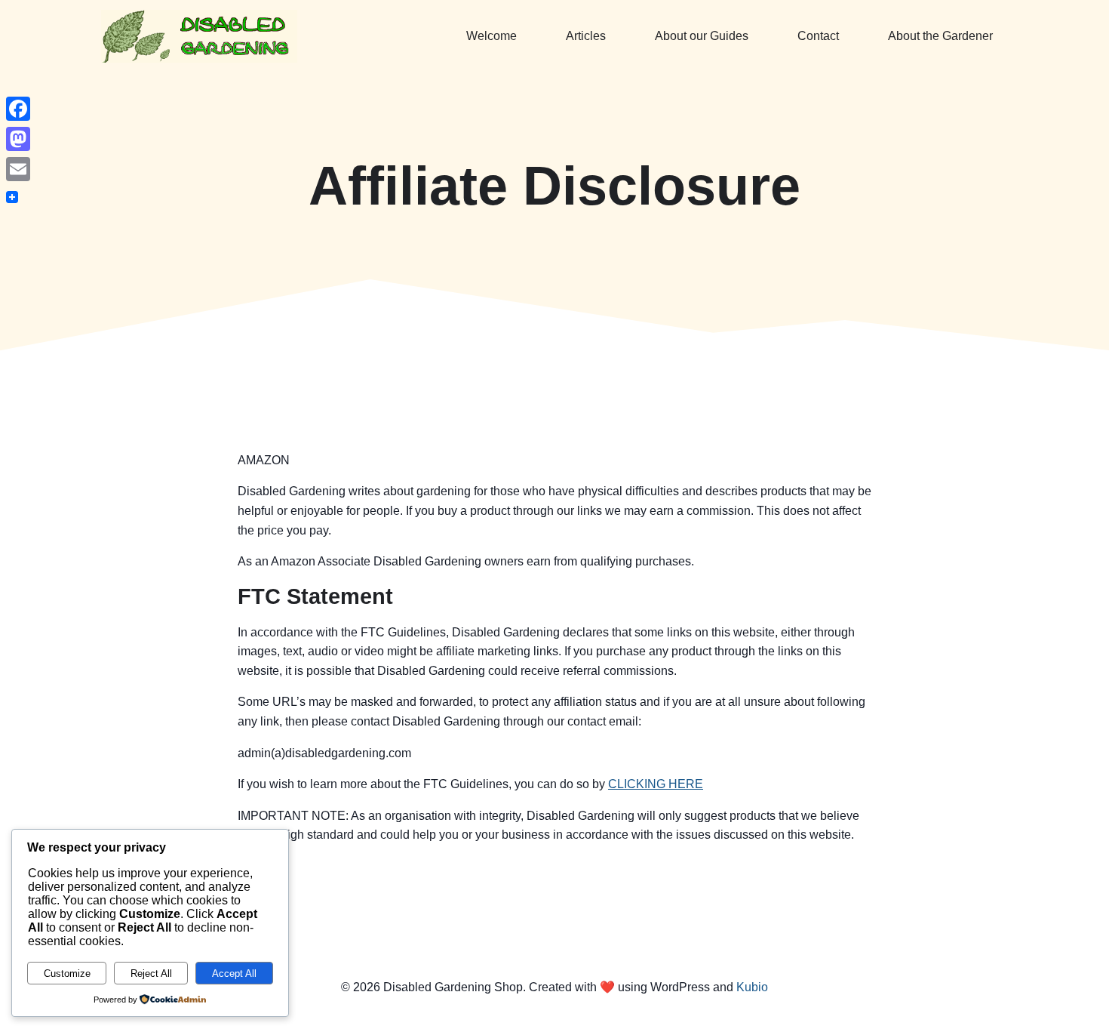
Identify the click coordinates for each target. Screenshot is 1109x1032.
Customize (67, 973)
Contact (818, 35)
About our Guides (701, 35)
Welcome (491, 35)
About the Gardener (940, 35)
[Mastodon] (18, 139)
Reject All (151, 973)
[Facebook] (18, 109)
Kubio (752, 987)
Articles (586, 35)
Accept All (234, 973)
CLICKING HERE (655, 784)
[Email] (18, 169)
